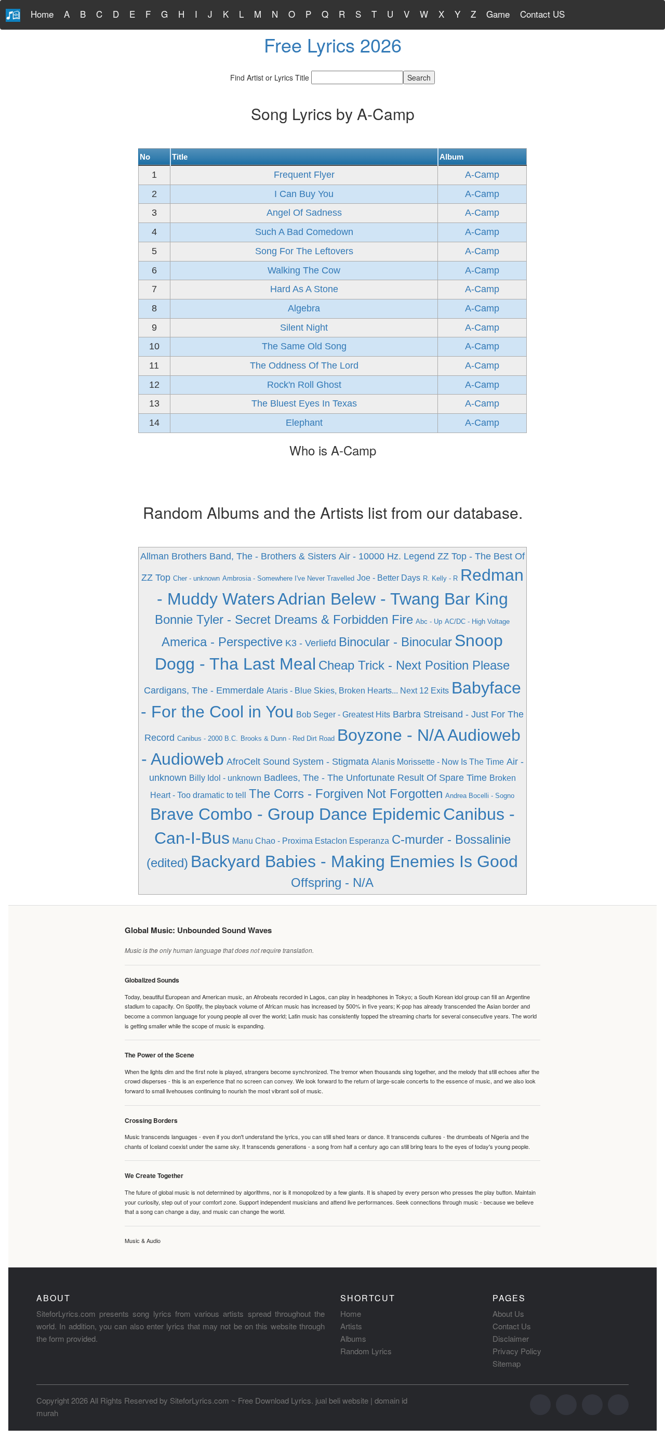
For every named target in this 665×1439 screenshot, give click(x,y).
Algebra (304, 308)
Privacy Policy (517, 1350)
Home (42, 13)
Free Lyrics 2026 (333, 44)
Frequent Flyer (304, 174)
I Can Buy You (304, 194)
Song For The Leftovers (304, 251)
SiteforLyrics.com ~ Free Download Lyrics (240, 1400)
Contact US (542, 13)
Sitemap (507, 1363)
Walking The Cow (304, 270)
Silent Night (304, 327)
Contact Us (512, 1325)
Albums (353, 1338)
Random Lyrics (366, 1350)
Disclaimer (511, 1338)
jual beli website (341, 1400)
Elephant (304, 422)
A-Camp (482, 174)
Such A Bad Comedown (304, 232)
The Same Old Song (304, 346)
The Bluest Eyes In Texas (304, 403)
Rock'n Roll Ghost (304, 385)
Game (498, 13)
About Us (508, 1313)
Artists (351, 1325)
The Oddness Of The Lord (304, 365)
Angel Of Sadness (304, 212)
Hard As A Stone (304, 289)
